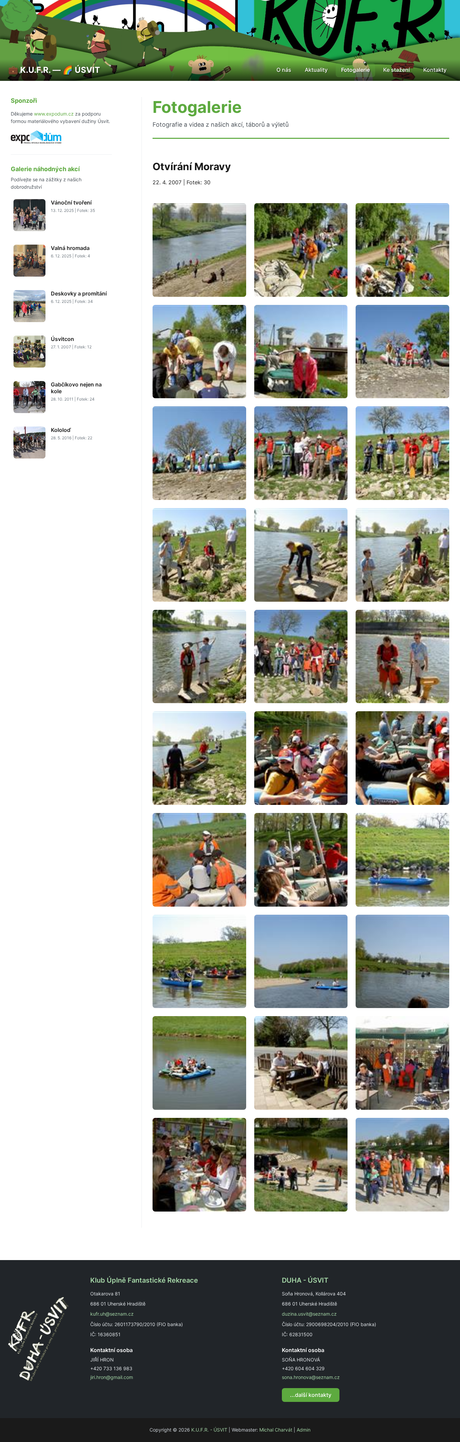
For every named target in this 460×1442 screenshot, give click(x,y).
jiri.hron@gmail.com (111, 1377)
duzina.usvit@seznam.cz (309, 1314)
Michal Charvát (275, 1430)
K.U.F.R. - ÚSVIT (209, 1430)
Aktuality (316, 69)
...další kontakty (310, 1394)
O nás (283, 69)
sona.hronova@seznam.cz (311, 1377)
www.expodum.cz (54, 114)
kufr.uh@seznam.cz (112, 1314)
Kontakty (435, 69)
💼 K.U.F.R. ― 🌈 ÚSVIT (54, 70)
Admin (303, 1430)
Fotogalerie (355, 69)
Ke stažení (396, 69)
